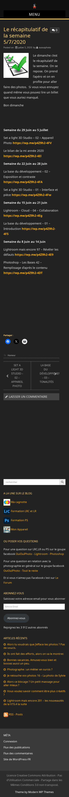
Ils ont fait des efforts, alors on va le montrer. (35, 654)
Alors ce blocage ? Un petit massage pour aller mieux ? (32, 683)
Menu (34, 14)
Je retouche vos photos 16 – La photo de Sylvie (36, 675)
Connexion (10, 741)
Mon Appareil (19, 529)
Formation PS (19, 520)
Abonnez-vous (16, 618)
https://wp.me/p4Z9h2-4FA (23, 182)
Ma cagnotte (18, 502)
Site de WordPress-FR (17, 759)
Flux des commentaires (18, 753)
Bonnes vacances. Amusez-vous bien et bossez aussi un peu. (30, 661)
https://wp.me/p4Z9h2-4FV (32, 143)
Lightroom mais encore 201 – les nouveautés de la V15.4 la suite (34, 702)
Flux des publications (17, 747)
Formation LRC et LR (23, 511)
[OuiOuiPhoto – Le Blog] (34, 6)
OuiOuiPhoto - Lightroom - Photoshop (40, 554)
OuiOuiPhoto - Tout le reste (21, 570)
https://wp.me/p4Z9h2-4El (22, 156)
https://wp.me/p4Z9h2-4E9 (34, 255)
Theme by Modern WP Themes (34, 792)
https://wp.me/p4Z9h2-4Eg (23, 216)
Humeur (12, 355)
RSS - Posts (15, 714)
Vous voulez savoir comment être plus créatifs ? (34, 692)
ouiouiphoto (45, 47)
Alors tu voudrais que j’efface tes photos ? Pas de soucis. (34, 646)
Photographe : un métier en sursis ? (29, 669)
